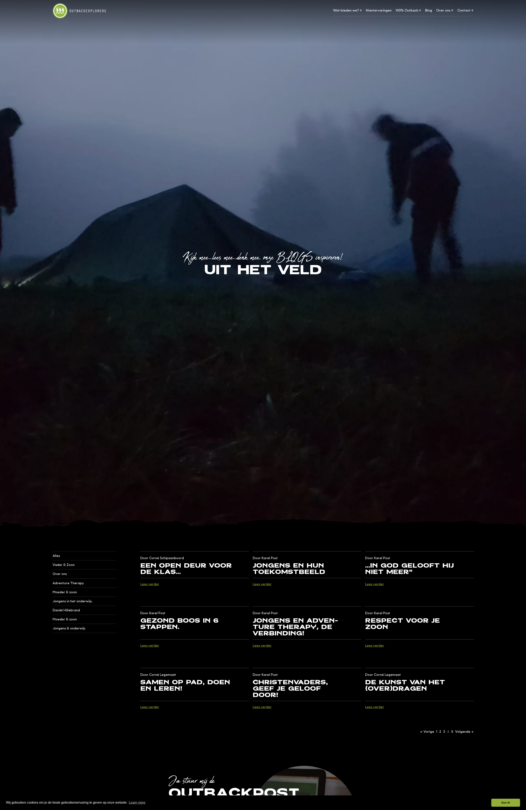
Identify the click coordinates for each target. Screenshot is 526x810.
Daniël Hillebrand (66, 610)
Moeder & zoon (65, 592)
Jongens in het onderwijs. (72, 601)
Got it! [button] (505, 802)
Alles (56, 556)
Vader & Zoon (64, 565)
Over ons (444, 10)
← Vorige (427, 732)
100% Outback (408, 10)
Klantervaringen (379, 10)
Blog (428, 10)
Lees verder (149, 584)
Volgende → (464, 732)
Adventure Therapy (68, 583)
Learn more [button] (137, 802)
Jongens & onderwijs (69, 628)
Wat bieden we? (347, 10)
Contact (465, 10)
